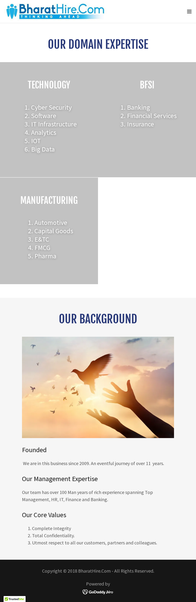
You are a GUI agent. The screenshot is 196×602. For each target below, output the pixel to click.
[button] (189, 11)
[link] (55, 11)
